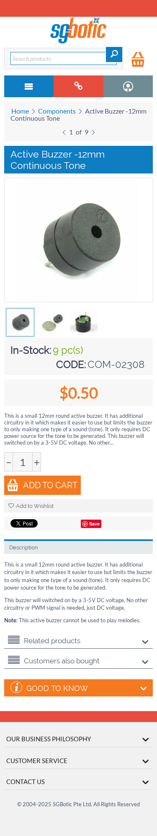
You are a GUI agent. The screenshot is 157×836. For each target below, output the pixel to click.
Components (57, 111)
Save (94, 523)
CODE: (71, 364)
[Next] (93, 131)
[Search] (114, 54)
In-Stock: (30, 350)
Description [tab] (23, 547)
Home (20, 111)
